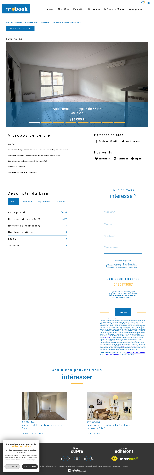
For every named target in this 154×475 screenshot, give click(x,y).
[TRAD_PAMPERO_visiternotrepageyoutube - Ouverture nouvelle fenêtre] (84, 458)
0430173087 (123, 284)
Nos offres (63, 9)
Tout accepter (30, 467)
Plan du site (80, 466)
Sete (36, 22)
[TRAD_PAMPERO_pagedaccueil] (16, 13)
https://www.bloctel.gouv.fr (128, 346)
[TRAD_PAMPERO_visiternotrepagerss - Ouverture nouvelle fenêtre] (92, 458)
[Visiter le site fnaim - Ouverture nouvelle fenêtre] (114, 458)
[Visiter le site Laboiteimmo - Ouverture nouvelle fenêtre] (77, 471)
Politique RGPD (117, 466)
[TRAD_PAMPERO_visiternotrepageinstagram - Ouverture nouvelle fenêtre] (77, 458)
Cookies (125, 466)
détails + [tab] (27, 202)
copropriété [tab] (44, 202)
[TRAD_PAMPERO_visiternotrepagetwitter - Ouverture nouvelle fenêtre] (69, 458)
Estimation (78, 9)
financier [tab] (60, 202)
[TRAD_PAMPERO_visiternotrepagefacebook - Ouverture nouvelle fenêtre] (61, 458)
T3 (54, 22)
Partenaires (107, 466)
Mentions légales (90, 466)
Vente (30, 22)
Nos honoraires (70, 466)
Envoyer (123, 312)
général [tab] (13, 202)
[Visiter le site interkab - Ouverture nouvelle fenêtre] (129, 458)
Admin (100, 466)
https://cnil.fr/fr (108, 337)
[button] (34, 122)
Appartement (46, 22)
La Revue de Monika (114, 9)
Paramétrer (12, 467)
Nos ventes (94, 9)
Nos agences (135, 9)
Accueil (50, 9)
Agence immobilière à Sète (16, 22)
